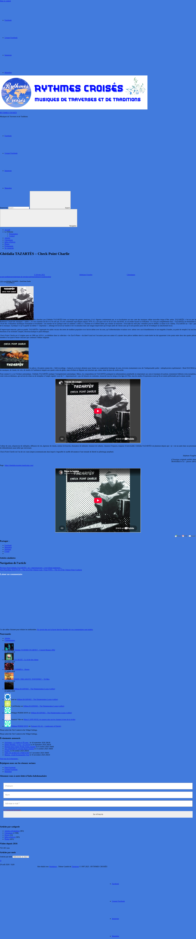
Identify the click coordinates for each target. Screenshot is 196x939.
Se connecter (9, 248)
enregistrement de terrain (19, 277)
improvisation (42, 277)
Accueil (7, 230)
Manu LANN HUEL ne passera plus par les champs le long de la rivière (49, 719)
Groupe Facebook (11, 770)
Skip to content (5, 1)
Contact (12, 236)
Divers (7, 835)
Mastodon (8, 772)
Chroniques (9, 240)
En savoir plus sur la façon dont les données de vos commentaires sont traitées (65, 629)
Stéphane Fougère (85, 275)
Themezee (75, 867)
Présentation (13, 234)
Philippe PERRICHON (19, 726)
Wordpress (53, 867)
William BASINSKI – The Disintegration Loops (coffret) (34, 689)
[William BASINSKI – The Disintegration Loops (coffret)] (9, 689)
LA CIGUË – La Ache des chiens (26, 660)
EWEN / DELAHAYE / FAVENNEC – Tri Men (31, 679)
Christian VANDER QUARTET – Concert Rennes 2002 (34, 650)
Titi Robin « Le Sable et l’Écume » (17, 743)
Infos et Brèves (10, 242)
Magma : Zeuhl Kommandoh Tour (17, 755)
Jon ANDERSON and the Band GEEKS (19, 749)
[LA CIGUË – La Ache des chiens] (9, 660)
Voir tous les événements (9, 759)
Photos (7, 244)
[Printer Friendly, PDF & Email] (185, 536)
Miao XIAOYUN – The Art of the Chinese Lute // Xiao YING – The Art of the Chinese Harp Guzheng (41, 570)
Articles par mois (6, 857)
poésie (49, 277)
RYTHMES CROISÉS (8, 113)
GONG (7, 751)
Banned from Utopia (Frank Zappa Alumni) (20, 747)
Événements (9, 246)
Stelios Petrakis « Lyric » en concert (17, 745)
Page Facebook (10, 767)
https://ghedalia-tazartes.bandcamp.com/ (19, 465)
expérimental (32, 277)
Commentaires (10, 640)
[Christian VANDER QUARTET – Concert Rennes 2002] (9, 650)
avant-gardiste (5, 277)
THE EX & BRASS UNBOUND (17, 753)
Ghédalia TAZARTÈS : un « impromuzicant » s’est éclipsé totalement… (31, 568)
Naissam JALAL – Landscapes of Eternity (46, 726)
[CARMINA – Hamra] (9, 669)
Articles (7, 238)
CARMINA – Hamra (21, 669)
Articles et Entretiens (12, 831)
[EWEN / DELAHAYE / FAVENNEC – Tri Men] (9, 679)
